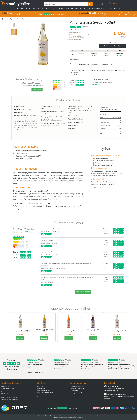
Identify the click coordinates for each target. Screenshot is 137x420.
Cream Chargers (99, 8)
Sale (110, 8)
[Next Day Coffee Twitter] (14, 408)
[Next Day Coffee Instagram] (26, 408)
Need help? (74, 391)
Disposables (58, 8)
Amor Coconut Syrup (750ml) (117, 331)
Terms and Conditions (43, 391)
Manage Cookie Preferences (79, 393)
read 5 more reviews (83, 292)
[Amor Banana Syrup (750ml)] (14, 24)
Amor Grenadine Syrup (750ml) (93, 330)
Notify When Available (112, 46)
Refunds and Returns (77, 388)
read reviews (37, 89)
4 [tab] (110, 89)
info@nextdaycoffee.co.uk (116, 394)
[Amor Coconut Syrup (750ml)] (116, 321)
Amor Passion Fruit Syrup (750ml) (44, 330)
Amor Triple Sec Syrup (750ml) (20, 331)
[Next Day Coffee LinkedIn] (22, 408)
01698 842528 (97, 188)
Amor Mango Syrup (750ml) (68, 331)
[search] (90, 4)
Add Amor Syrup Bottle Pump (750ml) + (95, 64)
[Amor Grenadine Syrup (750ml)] (92, 321)
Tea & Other (30, 8)
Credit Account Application (45, 393)
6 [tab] (116, 89)
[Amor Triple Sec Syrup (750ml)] (20, 321)
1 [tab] (101, 89)
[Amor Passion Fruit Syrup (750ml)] (44, 321)
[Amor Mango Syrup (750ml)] (68, 321)
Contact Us (40, 386)
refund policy (80, 417)
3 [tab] (107, 89)
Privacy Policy (41, 388)
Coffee (20, 8)
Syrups (41, 8)
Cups (48, 8)
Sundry (87, 8)
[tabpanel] (108, 83)
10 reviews (85, 27)
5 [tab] (113, 89)
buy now (20, 338)
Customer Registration (44, 395)
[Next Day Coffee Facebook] (18, 408)
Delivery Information (77, 386)
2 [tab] (104, 89)
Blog (38, 397)
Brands (117, 8)
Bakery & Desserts (73, 8)
